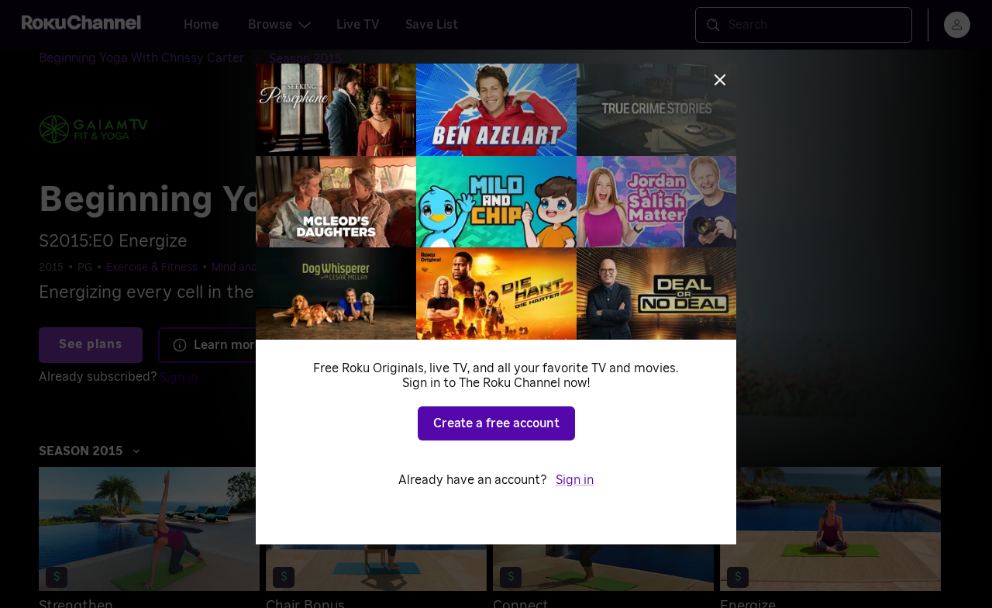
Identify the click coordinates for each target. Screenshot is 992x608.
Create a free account (496, 423)
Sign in (575, 480)
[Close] (720, 79)
